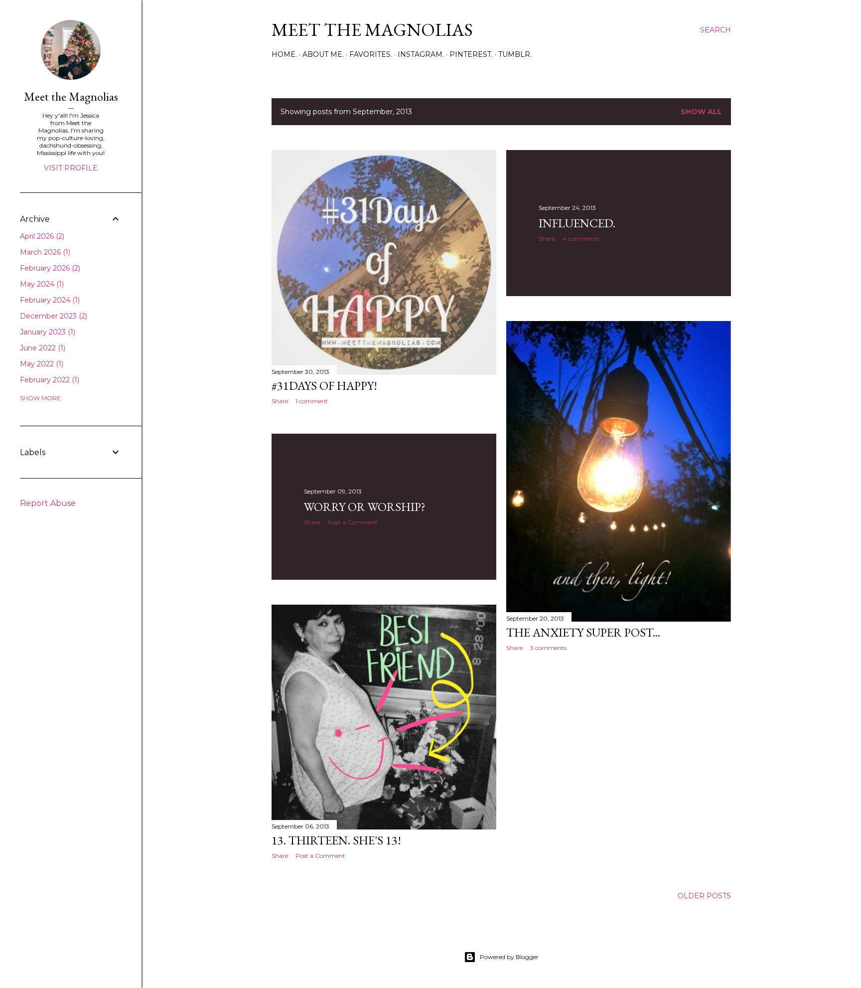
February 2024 (49, 300)
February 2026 (49, 268)
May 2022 (40, 363)
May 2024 (41, 284)
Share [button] (280, 401)
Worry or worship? (365, 506)
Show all (701, 111)
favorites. (370, 54)
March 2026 (44, 252)
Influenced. (577, 223)
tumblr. (515, 54)
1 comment (311, 401)
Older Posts (704, 895)
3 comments (548, 648)
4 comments (581, 238)
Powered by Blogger (509, 957)
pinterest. (471, 54)
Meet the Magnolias (372, 29)
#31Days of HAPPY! (324, 385)
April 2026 (41, 236)
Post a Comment (353, 522)
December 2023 (52, 316)
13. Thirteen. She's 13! (336, 840)
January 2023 (46, 332)
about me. (323, 54)
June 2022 (41, 347)
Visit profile (71, 168)
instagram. (421, 54)
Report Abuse (48, 503)
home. (284, 54)
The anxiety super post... (583, 632)
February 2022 (48, 379)
